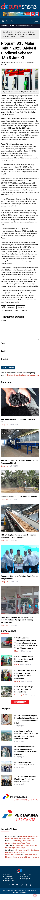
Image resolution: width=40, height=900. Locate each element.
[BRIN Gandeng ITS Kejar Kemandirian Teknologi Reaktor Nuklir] (6, 691)
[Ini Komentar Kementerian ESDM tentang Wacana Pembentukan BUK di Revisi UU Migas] (6, 751)
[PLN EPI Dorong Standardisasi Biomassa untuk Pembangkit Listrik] (20, 443)
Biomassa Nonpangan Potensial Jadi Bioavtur (19, 496)
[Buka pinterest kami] (13, 885)
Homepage (8, 875)
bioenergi (21, 307)
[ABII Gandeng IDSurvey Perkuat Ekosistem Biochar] (20, 402)
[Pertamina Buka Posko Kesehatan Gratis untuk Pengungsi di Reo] (6, 660)
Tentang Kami (26, 875)
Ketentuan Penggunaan (9, 877)
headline (24, 310)
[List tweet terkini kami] (17, 885)
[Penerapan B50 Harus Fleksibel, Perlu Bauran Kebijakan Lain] (20, 558)
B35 (3, 307)
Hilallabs (23, 892)
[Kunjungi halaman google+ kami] (22, 885)
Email (3, 351)
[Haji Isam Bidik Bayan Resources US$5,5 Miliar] (6, 766)
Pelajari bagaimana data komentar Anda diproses (22, 375)
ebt (16, 310)
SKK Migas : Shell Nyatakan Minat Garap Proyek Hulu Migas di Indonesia (25, 779)
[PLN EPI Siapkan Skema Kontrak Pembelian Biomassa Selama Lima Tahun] (20, 517)
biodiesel (11, 307)
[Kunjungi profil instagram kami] (26, 885)
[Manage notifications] (35, 895)
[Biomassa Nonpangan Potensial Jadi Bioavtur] (20, 481)
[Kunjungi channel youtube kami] (30, 885)
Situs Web (4, 359)
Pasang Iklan (26, 878)
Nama (3, 343)
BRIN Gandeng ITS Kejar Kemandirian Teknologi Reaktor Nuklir (23, 689)
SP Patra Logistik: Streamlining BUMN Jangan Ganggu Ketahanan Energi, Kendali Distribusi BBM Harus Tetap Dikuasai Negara (26, 643)
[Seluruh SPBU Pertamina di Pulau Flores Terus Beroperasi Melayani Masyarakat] (6, 675)
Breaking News (7, 310)
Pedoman (25, 877)
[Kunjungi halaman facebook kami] (9, 885)
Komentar (4, 320)
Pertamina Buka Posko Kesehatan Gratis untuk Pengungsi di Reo (23, 659)
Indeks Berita (20, 702)
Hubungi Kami (9, 880)
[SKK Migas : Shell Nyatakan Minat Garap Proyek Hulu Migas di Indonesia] (6, 781)
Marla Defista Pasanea (13, 855)
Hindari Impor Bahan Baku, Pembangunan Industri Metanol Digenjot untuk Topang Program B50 (17, 619)
